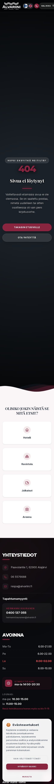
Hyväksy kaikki (27, 766)
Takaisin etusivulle (27, 227)
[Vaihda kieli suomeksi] (25, 6)
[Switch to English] (30, 6)
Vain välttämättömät (27, 759)
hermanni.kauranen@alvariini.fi (21, 617)
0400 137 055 (16, 612)
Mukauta (27, 777)
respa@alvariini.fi (21, 586)
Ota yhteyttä (27, 237)
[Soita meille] (36, 6)
